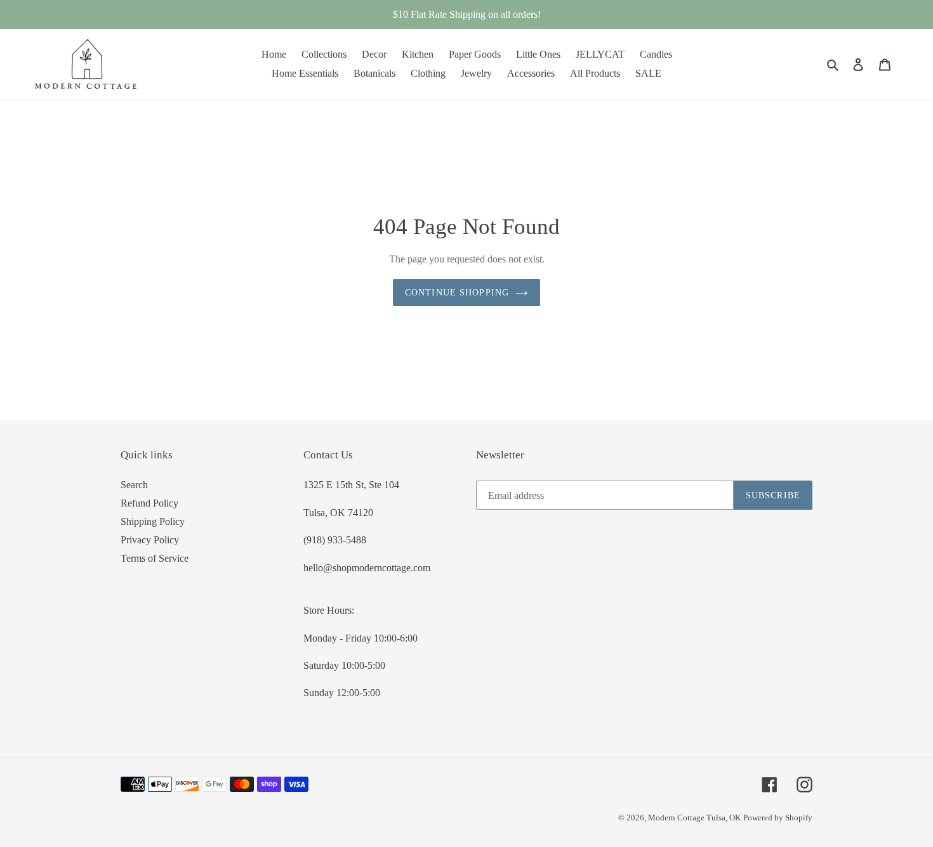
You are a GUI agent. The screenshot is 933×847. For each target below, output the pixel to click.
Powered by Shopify (777, 817)
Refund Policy (149, 503)
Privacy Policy (150, 539)
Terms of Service (155, 558)
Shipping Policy (153, 521)
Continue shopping (457, 292)
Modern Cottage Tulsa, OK (694, 817)
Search (134, 484)
